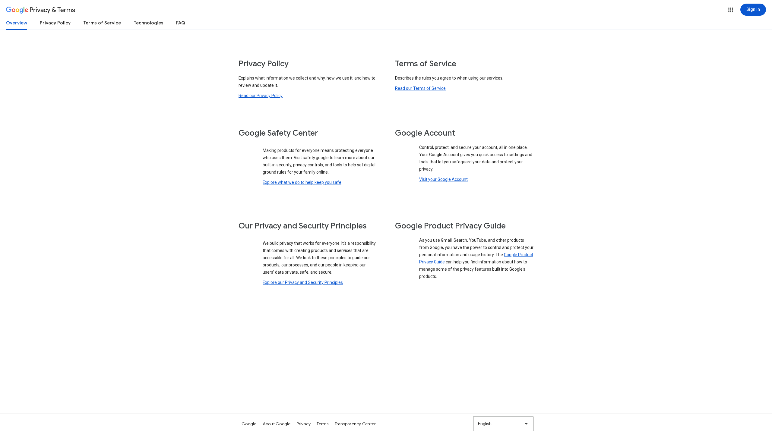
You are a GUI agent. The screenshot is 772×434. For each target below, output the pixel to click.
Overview (16, 23)
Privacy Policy (55, 23)
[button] (731, 10)
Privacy (304, 423)
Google (249, 423)
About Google (277, 423)
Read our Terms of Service (420, 88)
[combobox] (503, 424)
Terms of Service (102, 23)
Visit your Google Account (443, 179)
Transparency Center (355, 423)
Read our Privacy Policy (261, 95)
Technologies (148, 23)
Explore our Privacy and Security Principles (303, 282)
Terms (322, 423)
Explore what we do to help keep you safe (302, 182)
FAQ (180, 23)
